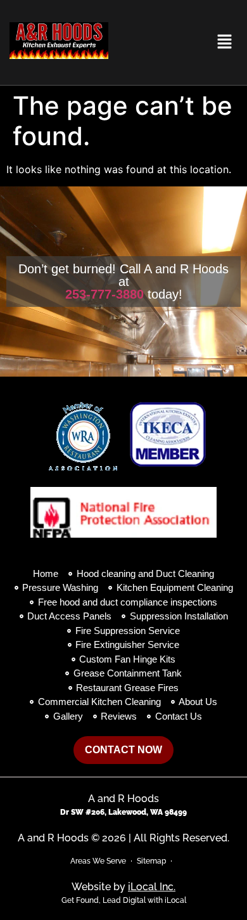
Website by (123, 887)
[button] (225, 42)
